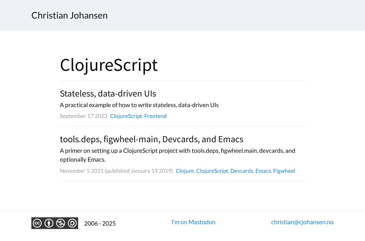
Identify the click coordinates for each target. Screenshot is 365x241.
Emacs (263, 170)
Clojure (185, 170)
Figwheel (284, 170)
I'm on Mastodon (193, 221)
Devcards (241, 170)
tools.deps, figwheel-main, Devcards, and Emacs (151, 139)
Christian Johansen (69, 15)
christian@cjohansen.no (302, 221)
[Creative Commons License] (54, 223)
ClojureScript (126, 116)
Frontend (155, 116)
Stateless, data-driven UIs (108, 93)
